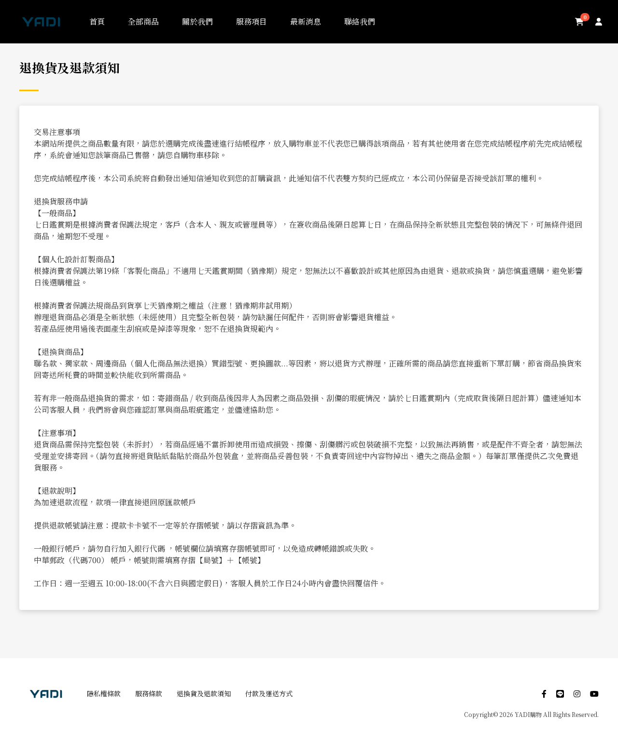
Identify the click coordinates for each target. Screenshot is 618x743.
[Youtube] (589, 693)
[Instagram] (572, 693)
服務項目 (251, 21)
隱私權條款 (104, 693)
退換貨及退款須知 (204, 693)
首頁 (97, 21)
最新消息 (305, 21)
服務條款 (148, 693)
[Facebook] (539, 693)
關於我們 (197, 21)
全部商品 (143, 21)
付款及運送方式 (269, 693)
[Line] (555, 693)
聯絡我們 (359, 21)
